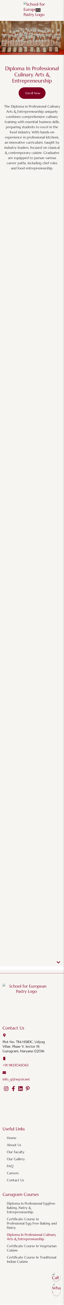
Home (11, 1138)
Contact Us (15, 1180)
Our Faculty (15, 1152)
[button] (38, 10)
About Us (14, 1145)
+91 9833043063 (16, 1065)
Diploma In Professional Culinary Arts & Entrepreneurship (31, 1237)
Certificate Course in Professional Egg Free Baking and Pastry (32, 1223)
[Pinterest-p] (27, 1088)
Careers (13, 1173)
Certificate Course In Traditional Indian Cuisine (31, 1259)
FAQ (10, 1166)
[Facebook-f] (13, 1088)
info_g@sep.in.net (16, 1079)
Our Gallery (16, 1159)
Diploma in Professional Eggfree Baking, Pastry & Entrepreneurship (31, 1207)
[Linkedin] (20, 1088)
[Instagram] (6, 1088)
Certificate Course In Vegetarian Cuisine (31, 1248)
